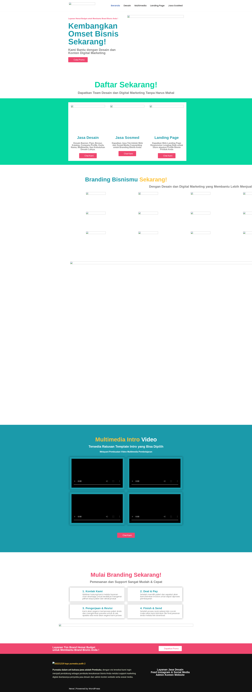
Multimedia (140, 5)
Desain (127, 5)
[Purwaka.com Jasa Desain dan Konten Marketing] (82, 5)
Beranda (115, 5)
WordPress (94, 688)
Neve (71, 688)
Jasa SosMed (175, 5)
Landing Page (157, 5)
